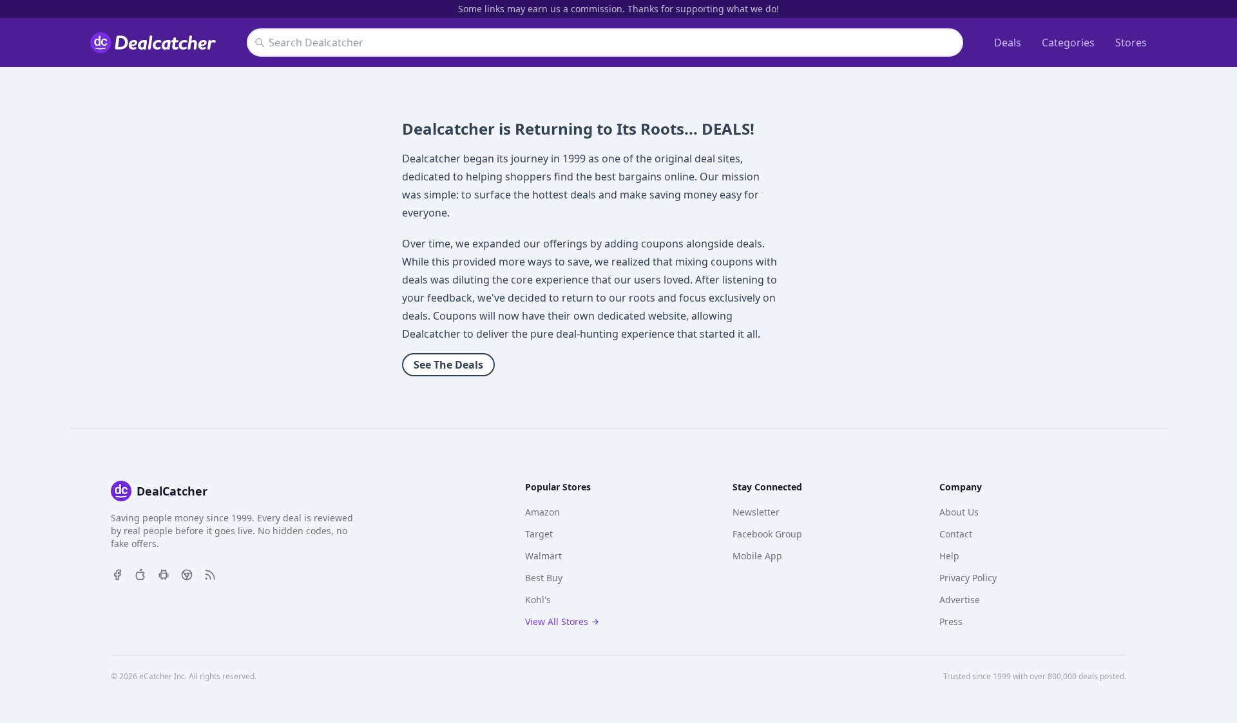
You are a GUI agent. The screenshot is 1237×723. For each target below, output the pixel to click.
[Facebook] (117, 573)
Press (951, 621)
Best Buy (543, 578)
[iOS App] (140, 573)
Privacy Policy (968, 578)
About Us (959, 512)
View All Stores (556, 621)
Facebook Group (767, 534)
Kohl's (538, 599)
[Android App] (163, 573)
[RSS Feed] (210, 573)
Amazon (542, 512)
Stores (1131, 42)
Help (949, 556)
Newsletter (756, 512)
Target (539, 534)
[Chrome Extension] (186, 573)
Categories (1068, 42)
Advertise (959, 599)
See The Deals (448, 365)
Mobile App (757, 556)
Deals (1007, 42)
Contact (955, 534)
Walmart (543, 556)
